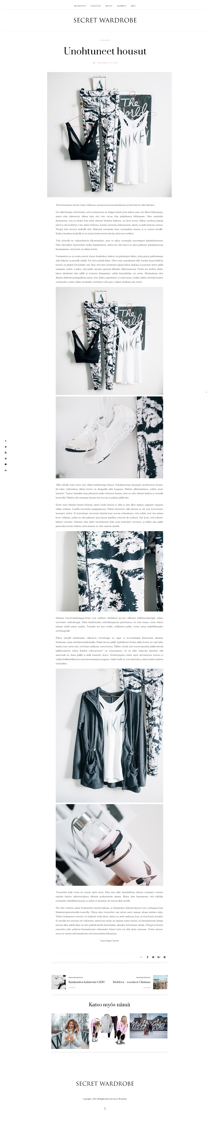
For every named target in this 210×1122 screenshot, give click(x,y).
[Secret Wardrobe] (105, 20)
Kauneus (121, 6)
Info (133, 6)
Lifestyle (96, 6)
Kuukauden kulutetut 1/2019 (87, 982)
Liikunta (105, 40)
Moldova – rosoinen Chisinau (131, 982)
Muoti (109, 6)
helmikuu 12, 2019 (107, 63)
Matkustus (80, 6)
